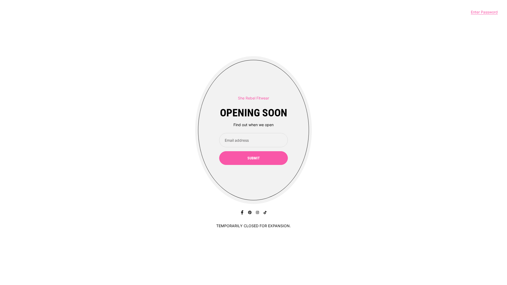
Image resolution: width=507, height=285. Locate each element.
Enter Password (484, 12)
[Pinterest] (250, 212)
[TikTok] (265, 212)
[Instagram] (257, 212)
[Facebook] (242, 212)
